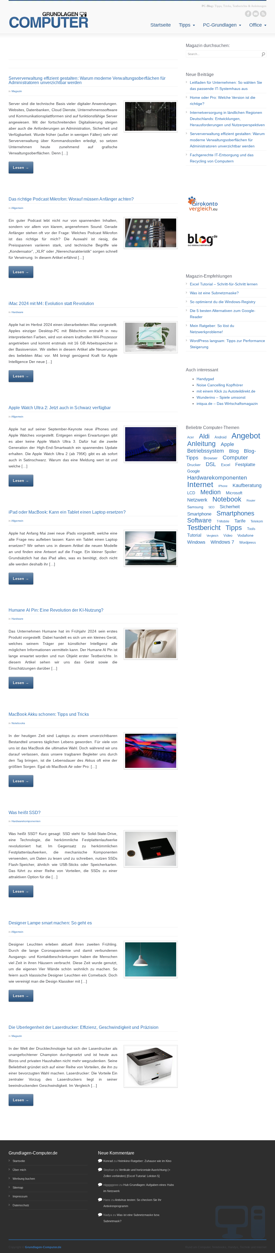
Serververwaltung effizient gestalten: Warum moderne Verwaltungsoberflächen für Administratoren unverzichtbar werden (87, 80)
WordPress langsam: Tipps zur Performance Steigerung (227, 344)
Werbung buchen (24, 1178)
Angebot (245, 435)
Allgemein (17, 207)
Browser (211, 458)
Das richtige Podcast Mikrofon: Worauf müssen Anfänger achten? (71, 199)
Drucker (194, 465)
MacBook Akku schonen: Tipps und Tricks (49, 714)
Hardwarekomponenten (26, 821)
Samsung (195, 507)
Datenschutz (21, 1205)
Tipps (184, 25)
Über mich (19, 1169)
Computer (235, 457)
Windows (196, 542)
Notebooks (18, 723)
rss (263, 13)
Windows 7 (222, 542)
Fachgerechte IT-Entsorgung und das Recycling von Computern (222, 158)
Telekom (257, 521)
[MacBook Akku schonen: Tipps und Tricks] (151, 750)
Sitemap (18, 1187)
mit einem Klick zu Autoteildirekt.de (226, 391)
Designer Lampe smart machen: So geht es (50, 923)
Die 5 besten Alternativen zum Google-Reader (222, 313)
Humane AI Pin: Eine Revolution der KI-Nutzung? (56, 610)
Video (227, 535)
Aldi (204, 436)
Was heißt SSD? (25, 812)
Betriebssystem (205, 451)
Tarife (239, 521)
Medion (210, 492)
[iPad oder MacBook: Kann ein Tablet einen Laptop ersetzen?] (151, 548)
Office (255, 25)
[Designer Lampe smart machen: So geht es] (151, 959)
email (255, 13)
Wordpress (247, 542)
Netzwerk (197, 500)
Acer (190, 437)
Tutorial (194, 535)
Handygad (205, 379)
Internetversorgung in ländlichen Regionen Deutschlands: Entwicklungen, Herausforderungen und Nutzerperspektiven (227, 118)
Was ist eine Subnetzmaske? (214, 293)
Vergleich (212, 535)
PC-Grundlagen (220, 25)
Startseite (160, 25)
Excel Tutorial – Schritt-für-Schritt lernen (224, 284)
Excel (225, 465)
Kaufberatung (247, 485)
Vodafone (245, 535)
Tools (251, 529)
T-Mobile (223, 521)
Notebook (226, 499)
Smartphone (199, 514)
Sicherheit (230, 506)
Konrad (108, 1161)
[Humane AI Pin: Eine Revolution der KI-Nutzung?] (151, 644)
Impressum (20, 1196)
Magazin (17, 91)
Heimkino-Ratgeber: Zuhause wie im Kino (144, 1161)
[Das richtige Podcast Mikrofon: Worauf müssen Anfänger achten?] (151, 233)
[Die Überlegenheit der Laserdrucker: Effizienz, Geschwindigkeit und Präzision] (151, 1066)
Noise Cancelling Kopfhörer (220, 385)
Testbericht (203, 528)
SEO (211, 507)
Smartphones (235, 513)
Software (199, 520)
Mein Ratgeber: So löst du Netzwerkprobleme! (212, 329)
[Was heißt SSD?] (151, 848)
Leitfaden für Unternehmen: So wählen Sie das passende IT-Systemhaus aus (226, 85)
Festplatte (245, 464)
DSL (211, 464)
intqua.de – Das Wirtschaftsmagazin (227, 403)
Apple (227, 444)
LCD (191, 493)
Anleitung (201, 443)
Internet (200, 484)
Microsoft (234, 493)
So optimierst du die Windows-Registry (222, 302)
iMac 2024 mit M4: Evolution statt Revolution (51, 303)
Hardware (17, 312)
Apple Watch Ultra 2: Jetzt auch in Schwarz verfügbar (60, 407)
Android (220, 437)
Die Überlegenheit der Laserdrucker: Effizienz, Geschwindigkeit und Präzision (84, 1027)
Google (193, 471)
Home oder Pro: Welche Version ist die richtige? (222, 100)
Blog (234, 451)
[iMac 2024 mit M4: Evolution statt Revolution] (151, 337)
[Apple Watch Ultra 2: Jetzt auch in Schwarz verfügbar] (151, 444)
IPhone (222, 486)
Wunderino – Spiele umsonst (221, 397)
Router (251, 500)
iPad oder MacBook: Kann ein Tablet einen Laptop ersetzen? (67, 512)
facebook (248, 13)
